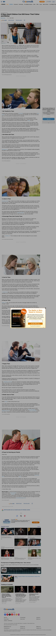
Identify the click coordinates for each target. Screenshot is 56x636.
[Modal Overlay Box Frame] (28, 318)
